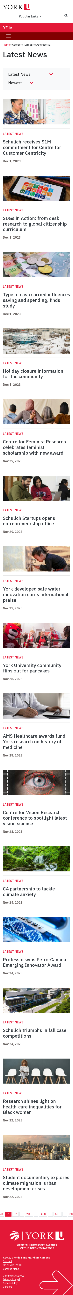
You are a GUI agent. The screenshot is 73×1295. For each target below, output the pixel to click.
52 (15, 1214)
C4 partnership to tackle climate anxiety (29, 891)
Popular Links (29, 16)
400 (43, 1214)
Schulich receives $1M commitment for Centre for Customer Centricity (32, 147)
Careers (7, 1286)
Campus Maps (11, 1269)
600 (57, 1214)
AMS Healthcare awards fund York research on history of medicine (34, 741)
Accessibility (10, 1283)
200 (29, 1214)
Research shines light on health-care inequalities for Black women (32, 1106)
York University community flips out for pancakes (32, 668)
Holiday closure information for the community (33, 374)
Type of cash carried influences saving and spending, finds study (36, 300)
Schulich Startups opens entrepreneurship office (29, 521)
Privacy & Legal (11, 1279)
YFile (7, 27)
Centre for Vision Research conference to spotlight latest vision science (35, 818)
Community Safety (13, 1275)
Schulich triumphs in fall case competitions (34, 1033)
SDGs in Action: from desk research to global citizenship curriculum (35, 224)
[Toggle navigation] (8, 36)
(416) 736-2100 (12, 1265)
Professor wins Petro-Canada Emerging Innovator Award (34, 962)
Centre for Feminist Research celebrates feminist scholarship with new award (34, 447)
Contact (7, 1261)
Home (6, 44)
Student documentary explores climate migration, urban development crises (36, 1183)
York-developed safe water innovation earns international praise (35, 594)
